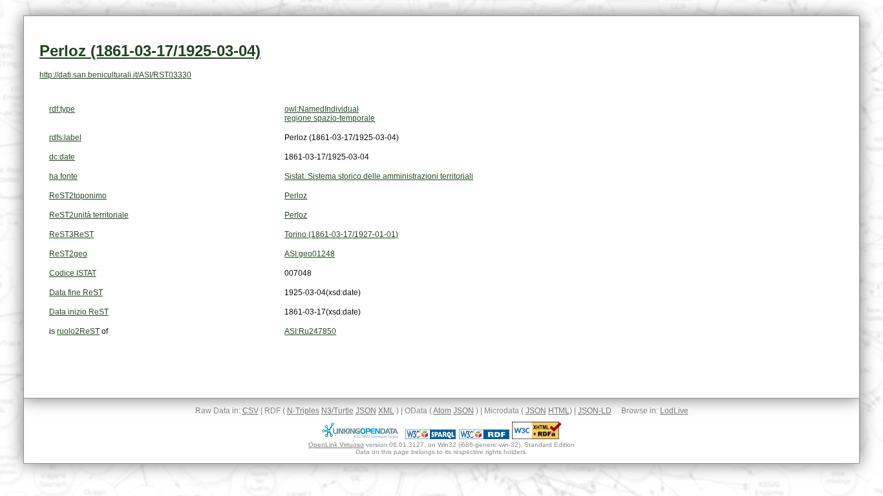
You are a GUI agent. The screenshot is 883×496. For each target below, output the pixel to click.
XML (386, 410)
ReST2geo (68, 253)
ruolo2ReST (78, 331)
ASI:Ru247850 (310, 331)
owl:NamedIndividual (321, 109)
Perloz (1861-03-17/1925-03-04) (150, 50)
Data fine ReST (76, 292)
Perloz (295, 195)
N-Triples (303, 410)
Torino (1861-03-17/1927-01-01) (341, 234)
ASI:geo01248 (309, 253)
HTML (558, 410)
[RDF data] (484, 436)
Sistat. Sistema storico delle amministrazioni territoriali (378, 176)
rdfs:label (65, 137)
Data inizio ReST (79, 311)
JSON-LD (595, 410)
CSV (250, 410)
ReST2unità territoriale (89, 215)
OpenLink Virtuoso (336, 444)
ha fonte (63, 176)
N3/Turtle (337, 410)
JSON (366, 410)
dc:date (62, 156)
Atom (442, 410)
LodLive (674, 410)
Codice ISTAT (72, 273)
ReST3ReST (71, 234)
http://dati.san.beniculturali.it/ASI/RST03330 (115, 74)
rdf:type (62, 109)
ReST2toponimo (78, 195)
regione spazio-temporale (329, 118)
